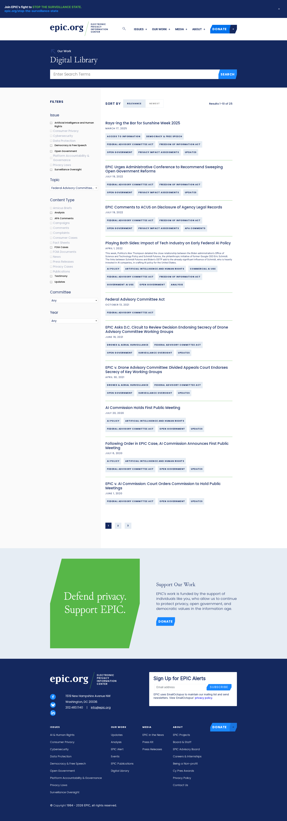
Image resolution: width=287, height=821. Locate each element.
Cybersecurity (59, 749)
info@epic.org (101, 708)
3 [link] (128, 525)
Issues (139, 29)
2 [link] (118, 525)
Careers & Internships (187, 756)
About (197, 29)
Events (115, 756)
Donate (165, 621)
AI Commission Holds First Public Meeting (142, 407)
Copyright (59, 805)
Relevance (134, 103)
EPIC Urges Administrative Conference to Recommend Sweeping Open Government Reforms (164, 169)
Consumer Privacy (62, 742)
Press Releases (152, 749)
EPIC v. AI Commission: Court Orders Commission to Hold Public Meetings (163, 486)
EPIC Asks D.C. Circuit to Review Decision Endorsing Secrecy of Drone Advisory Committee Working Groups (166, 329)
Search (228, 74)
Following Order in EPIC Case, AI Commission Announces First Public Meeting (167, 445)
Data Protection (60, 756)
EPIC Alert (117, 749)
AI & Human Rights (62, 735)
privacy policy (203, 697)
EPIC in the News (153, 735)
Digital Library (120, 771)
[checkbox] (75, 124)
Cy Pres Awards (183, 771)
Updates (117, 735)
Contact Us (180, 785)
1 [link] (108, 525)
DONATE (219, 29)
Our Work (159, 29)
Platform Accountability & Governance (76, 778)
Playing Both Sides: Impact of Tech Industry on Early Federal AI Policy (168, 243)
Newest (154, 103)
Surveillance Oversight (64, 792)
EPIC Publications (122, 763)
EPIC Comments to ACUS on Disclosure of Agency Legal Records (163, 207)
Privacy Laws (58, 785)
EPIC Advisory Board (186, 749)
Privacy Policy (182, 778)
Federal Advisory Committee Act (135, 299)
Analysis (116, 742)
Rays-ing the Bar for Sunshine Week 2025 (142, 123)
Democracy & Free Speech (68, 763)
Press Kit (147, 742)
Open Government (62, 771)
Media (179, 29)
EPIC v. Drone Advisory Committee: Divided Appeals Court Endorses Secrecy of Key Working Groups (166, 369)
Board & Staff (182, 742)
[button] (66, 188)
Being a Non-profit (185, 763)
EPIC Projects (181, 735)
